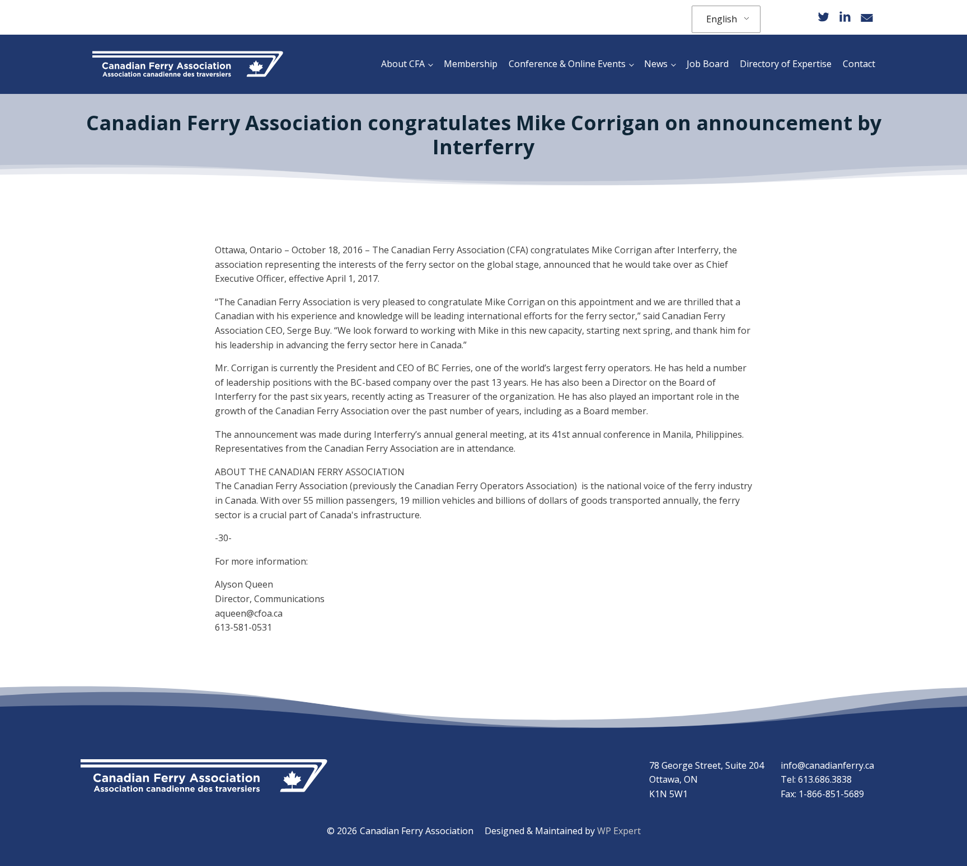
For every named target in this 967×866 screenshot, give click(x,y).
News (656, 64)
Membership (470, 64)
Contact (859, 64)
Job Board (708, 64)
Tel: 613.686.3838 (816, 779)
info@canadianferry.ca (827, 765)
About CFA (403, 64)
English (721, 19)
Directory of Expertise (786, 64)
